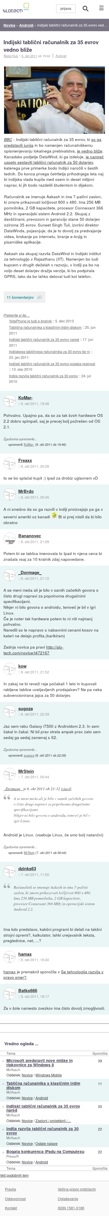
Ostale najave (46, 1143)
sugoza (25, 709)
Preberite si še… (16, 315)
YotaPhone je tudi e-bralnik (30, 320)
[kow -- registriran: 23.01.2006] (9, 669)
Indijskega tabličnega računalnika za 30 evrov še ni (49, 351)
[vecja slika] (54, 100)
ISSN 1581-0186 (71, 1207)
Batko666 (27, 991)
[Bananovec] (9, 538)
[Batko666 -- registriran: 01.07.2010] (9, 993)
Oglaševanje (68, 1198)
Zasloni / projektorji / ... (53, 1120)
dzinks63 (27, 869)
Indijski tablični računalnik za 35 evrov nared (44, 339)
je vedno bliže (89, 151)
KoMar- (25, 398)
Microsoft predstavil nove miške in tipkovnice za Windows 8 (39, 1063)
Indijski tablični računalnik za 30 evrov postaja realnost (52, 363)
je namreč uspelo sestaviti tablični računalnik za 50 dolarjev (54, 159)
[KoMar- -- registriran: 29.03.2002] (9, 401)
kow (22, 666)
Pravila (10, 1189)
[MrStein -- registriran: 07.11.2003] (9, 774)
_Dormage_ (30, 572)
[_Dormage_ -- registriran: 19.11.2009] (9, 575)
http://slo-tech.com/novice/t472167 (33, 650)
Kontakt (11, 1207)
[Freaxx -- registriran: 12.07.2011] (9, 463)
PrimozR (12, 1156)
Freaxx (25, 460)
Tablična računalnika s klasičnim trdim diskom (45, 327)
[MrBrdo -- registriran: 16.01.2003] (9, 494)
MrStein (26, 771)
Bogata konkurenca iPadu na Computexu (45, 1151)
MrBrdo (26, 491)
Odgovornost (15, 1198)
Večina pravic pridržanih (77, 1189)
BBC (8, 139)
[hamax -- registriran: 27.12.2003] (9, 957)
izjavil (66, 788)
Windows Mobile (48, 1074)
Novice (27, 1074)
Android (61, 55)
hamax (25, 954)
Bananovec (29, 536)
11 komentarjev (20, 297)
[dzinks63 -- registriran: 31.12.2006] (9, 871)
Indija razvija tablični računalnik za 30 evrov (43, 375)
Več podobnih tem (14, 1175)
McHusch (13, 1069)
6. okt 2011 (29, 55)
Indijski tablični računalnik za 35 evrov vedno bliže (51, 45)
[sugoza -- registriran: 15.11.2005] (9, 711)
